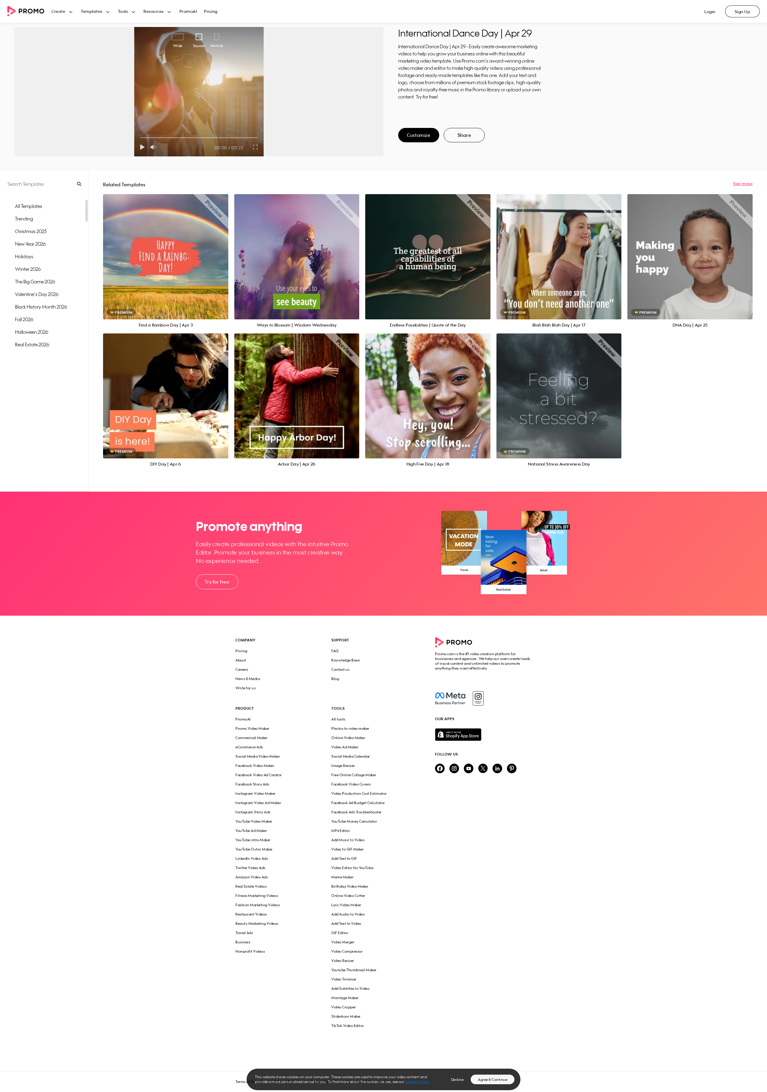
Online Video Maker (348, 737)
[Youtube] (468, 769)
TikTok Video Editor (347, 1025)
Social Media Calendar (350, 756)
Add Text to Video (346, 923)
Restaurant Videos (251, 914)
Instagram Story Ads (253, 812)
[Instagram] (478, 698)
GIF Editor (339, 933)
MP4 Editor (340, 830)
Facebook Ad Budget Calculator (358, 803)
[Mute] (154, 147)
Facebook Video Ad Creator (258, 775)
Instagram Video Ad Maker (258, 803)
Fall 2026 (24, 319)
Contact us (340, 669)
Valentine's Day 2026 (36, 294)
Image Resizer (343, 765)
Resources (154, 11)
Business (242, 942)
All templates (28, 206)
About (240, 660)
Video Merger (342, 942)
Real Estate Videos (251, 886)
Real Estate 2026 (32, 345)
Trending (24, 219)
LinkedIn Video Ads (251, 858)
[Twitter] (483, 769)
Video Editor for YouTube (352, 868)
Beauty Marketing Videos (256, 923)
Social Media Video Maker (257, 756)
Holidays (24, 256)
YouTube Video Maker (253, 821)
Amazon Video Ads (251, 877)
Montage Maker (345, 998)
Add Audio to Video (348, 914)
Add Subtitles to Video (350, 988)
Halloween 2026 (31, 332)
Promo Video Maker (252, 728)
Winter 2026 (28, 269)
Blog (335, 678)
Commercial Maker (251, 737)
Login (709, 11)
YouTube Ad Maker (251, 830)
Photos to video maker (350, 728)
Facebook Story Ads (252, 784)
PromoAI (188, 11)
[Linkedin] (497, 769)
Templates (91, 11)
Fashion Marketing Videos (257, 905)
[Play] (142, 147)
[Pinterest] (512, 769)
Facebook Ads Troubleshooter (356, 812)
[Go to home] (29, 11)
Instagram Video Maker (255, 793)
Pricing (211, 11)
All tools (338, 719)
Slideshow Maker (346, 1016)
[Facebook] (450, 698)
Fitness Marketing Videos (256, 895)
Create (58, 11)
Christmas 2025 (31, 231)
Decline (457, 1079)
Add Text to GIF (344, 858)
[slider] (140, 138)
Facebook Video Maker (254, 765)
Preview (165, 250)
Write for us (245, 688)
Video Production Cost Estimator (359, 793)
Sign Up (743, 11)
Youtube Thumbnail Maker (354, 970)
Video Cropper (343, 1007)
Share (464, 135)
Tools (123, 11)
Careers (241, 669)
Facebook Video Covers (351, 784)
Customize (418, 135)
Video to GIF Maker (347, 849)
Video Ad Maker (344, 747)
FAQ (335, 651)
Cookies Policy (417, 1081)
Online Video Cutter (348, 895)
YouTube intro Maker (253, 840)
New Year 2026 (30, 244)
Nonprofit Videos (250, 951)
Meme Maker (342, 877)
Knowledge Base (345, 660)
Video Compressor (347, 951)
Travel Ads (244, 933)
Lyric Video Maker (346, 905)
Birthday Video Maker (349, 886)
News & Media (247, 678)
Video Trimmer (344, 979)
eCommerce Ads (249, 747)
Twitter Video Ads (250, 868)
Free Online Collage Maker (353, 775)
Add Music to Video (347, 840)
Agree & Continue (492, 1079)
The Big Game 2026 (35, 282)
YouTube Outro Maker (254, 849)
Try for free (217, 582)
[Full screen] (255, 147)
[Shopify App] (483, 734)
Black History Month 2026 (41, 307)
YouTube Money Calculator (354, 821)
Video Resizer (342, 960)
